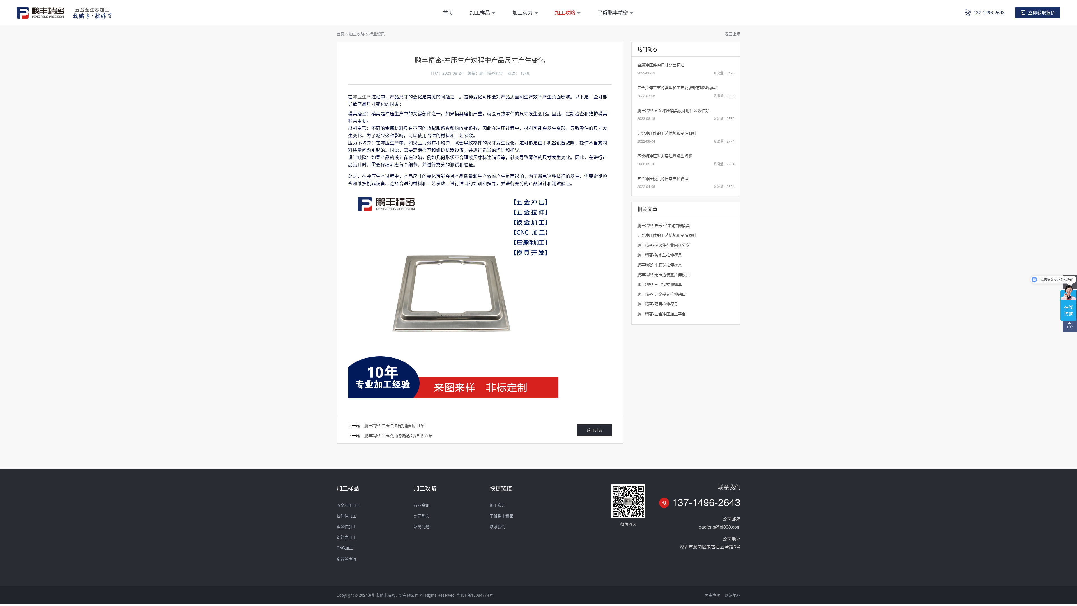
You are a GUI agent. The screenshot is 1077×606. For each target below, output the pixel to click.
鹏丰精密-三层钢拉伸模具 (659, 284)
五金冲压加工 (348, 505)
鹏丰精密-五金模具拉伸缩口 (661, 294)
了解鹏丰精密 (613, 12)
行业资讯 (377, 33)
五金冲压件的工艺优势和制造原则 (666, 133)
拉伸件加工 (346, 515)
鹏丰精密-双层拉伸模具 (657, 304)
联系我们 (497, 526)
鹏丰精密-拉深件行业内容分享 (663, 245)
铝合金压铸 (346, 558)
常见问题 (421, 526)
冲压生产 (362, 97)
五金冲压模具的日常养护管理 (662, 178)
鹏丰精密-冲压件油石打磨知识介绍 (394, 425)
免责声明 (712, 595)
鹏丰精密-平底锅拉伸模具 (659, 264)
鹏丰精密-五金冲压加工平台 (661, 313)
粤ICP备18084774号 (475, 595)
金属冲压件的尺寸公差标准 (660, 65)
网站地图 (732, 595)
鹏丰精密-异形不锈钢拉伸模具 (663, 225)
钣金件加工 (346, 526)
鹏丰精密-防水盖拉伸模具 (659, 255)
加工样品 (480, 12)
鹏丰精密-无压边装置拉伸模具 (663, 274)
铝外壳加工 (346, 537)
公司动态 (421, 515)
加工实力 (522, 12)
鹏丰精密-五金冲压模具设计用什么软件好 (673, 110)
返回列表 (594, 430)
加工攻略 (565, 12)
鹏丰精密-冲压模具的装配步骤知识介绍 (398, 435)
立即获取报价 (1041, 12)
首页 (448, 12)
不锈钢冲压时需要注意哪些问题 (664, 156)
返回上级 (732, 33)
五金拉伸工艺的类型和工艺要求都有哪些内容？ (678, 87)
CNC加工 (345, 547)
